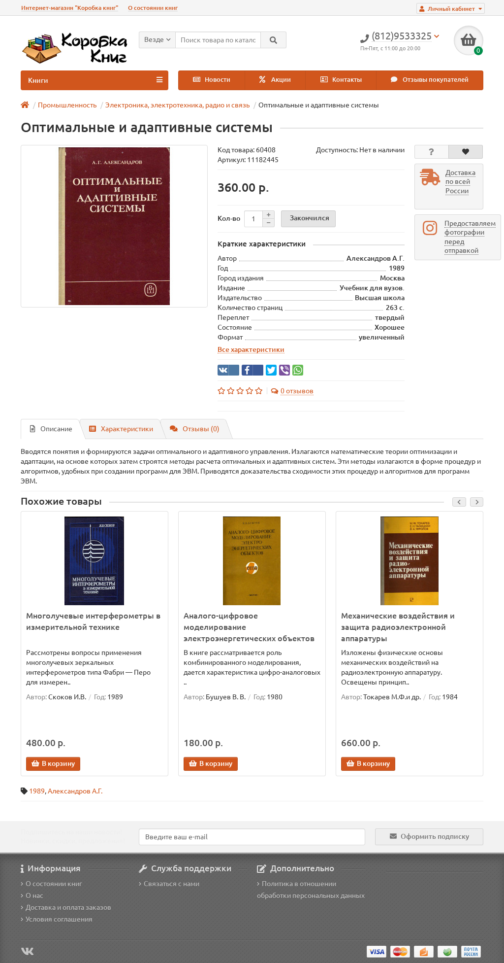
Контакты (346, 79)
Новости (216, 79)
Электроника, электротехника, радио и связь (177, 105)
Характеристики (127, 429)
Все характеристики (251, 349)
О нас (34, 895)
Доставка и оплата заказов (68, 907)
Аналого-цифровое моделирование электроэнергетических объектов (249, 627)
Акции (280, 79)
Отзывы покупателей (435, 79)
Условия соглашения (59, 919)
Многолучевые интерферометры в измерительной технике (93, 621)
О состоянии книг (153, 7)
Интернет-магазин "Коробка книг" (69, 7)
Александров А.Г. (75, 791)
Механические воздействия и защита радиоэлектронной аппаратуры (398, 627)
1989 (37, 791)
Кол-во (229, 218)
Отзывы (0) (201, 429)
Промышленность (67, 105)
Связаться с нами (171, 884)
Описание (56, 429)
